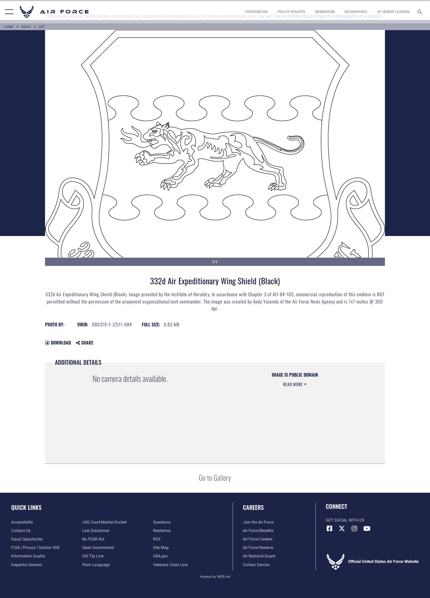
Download (60, 342)
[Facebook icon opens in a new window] (329, 528)
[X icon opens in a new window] (342, 528)
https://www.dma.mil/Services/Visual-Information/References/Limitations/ (280, 416)
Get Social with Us (345, 520)
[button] (8, 12)
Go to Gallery (215, 477)
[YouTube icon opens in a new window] (367, 528)
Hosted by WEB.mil (215, 577)
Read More (293, 384)
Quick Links (26, 507)
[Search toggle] (420, 11)
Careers (253, 507)
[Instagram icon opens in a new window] (354, 528)
